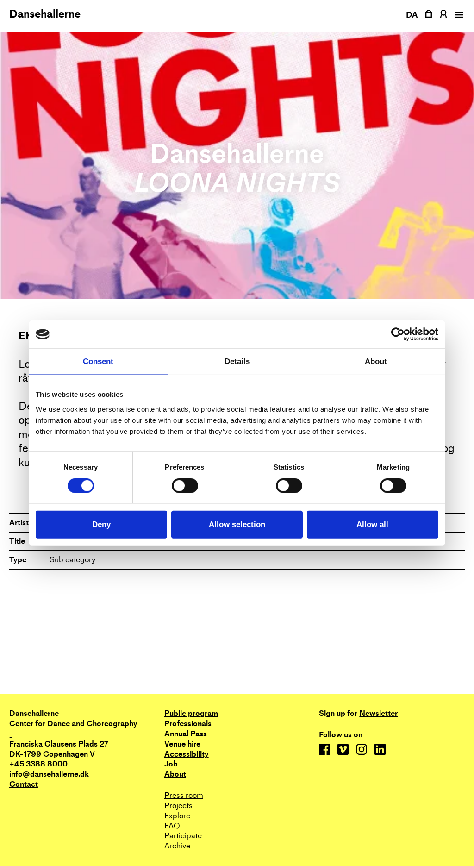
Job (171, 764)
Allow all (372, 524)
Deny (101, 524)
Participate (183, 835)
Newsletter (378, 714)
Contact (23, 784)
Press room (183, 795)
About (175, 774)
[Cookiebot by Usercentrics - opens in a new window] (397, 334)
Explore (177, 816)
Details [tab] (237, 361)
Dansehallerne (45, 14)
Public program (191, 713)
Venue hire (182, 744)
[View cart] (428, 14)
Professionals (188, 723)
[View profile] (443, 14)
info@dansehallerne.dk (49, 774)
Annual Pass (185, 734)
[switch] (185, 485)
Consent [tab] (98, 361)
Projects (178, 805)
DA (412, 14)
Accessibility (186, 754)
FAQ (172, 826)
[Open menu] (457, 15)
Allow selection (237, 524)
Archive (177, 846)
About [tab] (376, 361)
